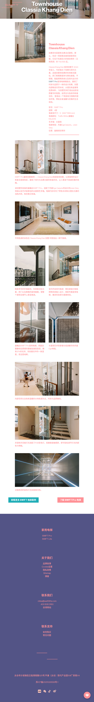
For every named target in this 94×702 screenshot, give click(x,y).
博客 (47, 576)
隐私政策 (47, 570)
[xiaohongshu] (39, 691)
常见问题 (47, 635)
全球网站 (47, 607)
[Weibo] (54, 691)
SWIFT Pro (53, 82)
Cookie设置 (47, 567)
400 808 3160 (47, 604)
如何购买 (47, 632)
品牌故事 (47, 564)
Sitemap (47, 573)
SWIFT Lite (47, 539)
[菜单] (87, 5)
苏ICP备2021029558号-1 (47, 682)
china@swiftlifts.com (47, 601)
